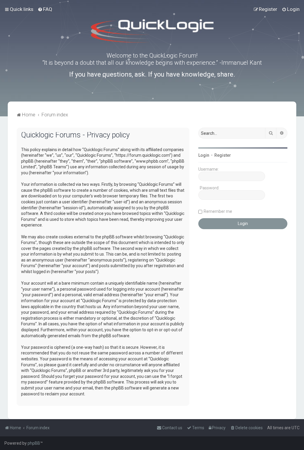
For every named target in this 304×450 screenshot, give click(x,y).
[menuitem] (45, 9)
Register (222, 155)
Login (203, 155)
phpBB (34, 443)
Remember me (218, 211)
